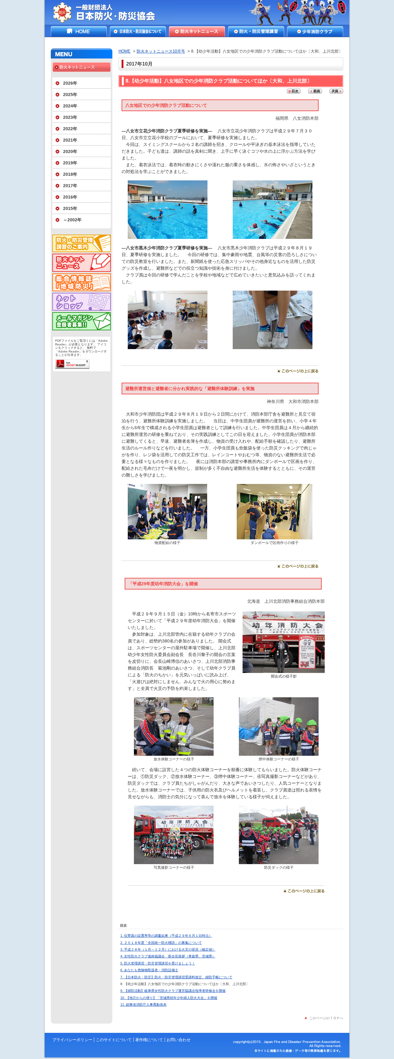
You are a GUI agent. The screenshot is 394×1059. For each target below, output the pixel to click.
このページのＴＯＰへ (326, 1018)
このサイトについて (114, 1039)
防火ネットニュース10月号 (161, 51)
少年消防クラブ (315, 31)
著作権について (149, 1039)
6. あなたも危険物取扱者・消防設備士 (149, 970)
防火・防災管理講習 (256, 31)
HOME (79, 31)
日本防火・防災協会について (138, 31)
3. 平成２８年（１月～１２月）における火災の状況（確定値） (167, 949)
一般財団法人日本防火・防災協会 (108, 12)
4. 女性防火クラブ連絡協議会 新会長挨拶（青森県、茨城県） (167, 956)
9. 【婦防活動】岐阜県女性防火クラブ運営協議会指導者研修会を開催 (173, 991)
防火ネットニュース (197, 31)
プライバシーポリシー (72, 1039)
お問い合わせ (179, 1039)
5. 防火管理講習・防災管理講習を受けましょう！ (157, 963)
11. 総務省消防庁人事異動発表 (143, 1004)
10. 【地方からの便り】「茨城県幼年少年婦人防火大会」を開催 (168, 998)
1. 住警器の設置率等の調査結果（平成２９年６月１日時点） (166, 935)
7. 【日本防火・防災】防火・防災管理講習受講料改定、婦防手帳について (176, 977)
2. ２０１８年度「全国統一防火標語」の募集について (161, 942)
